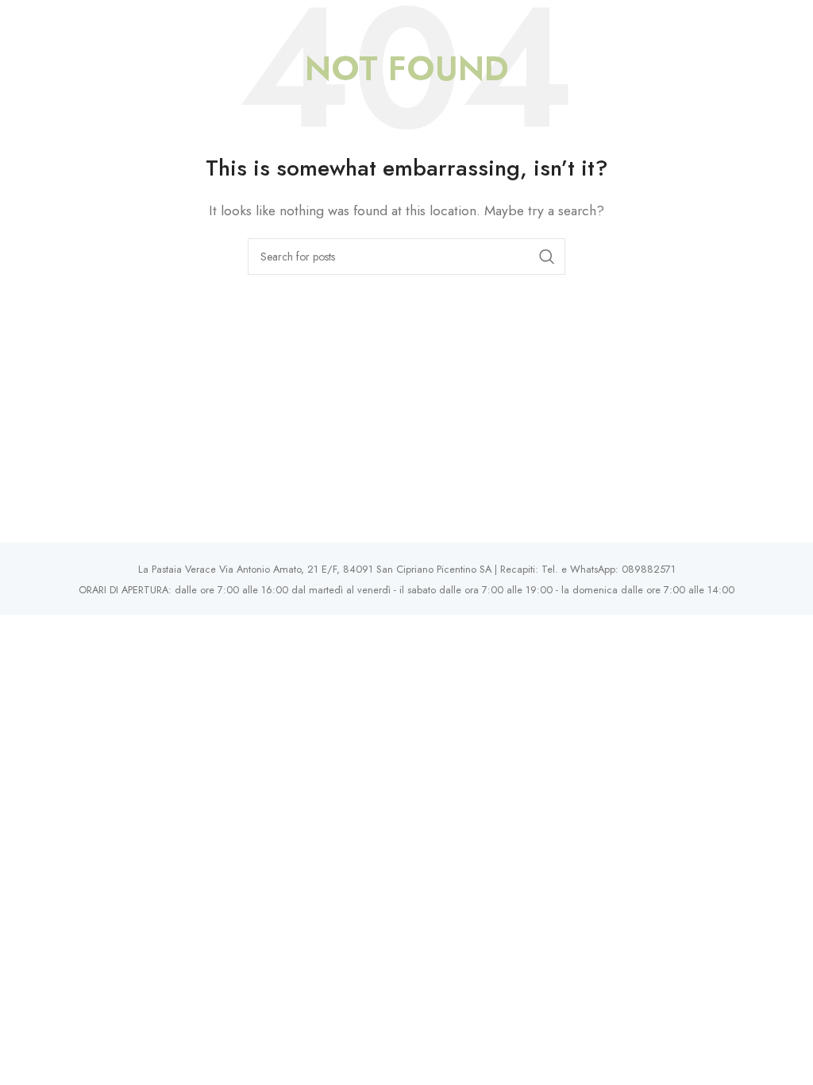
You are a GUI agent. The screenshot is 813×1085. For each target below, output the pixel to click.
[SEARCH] (547, 256)
